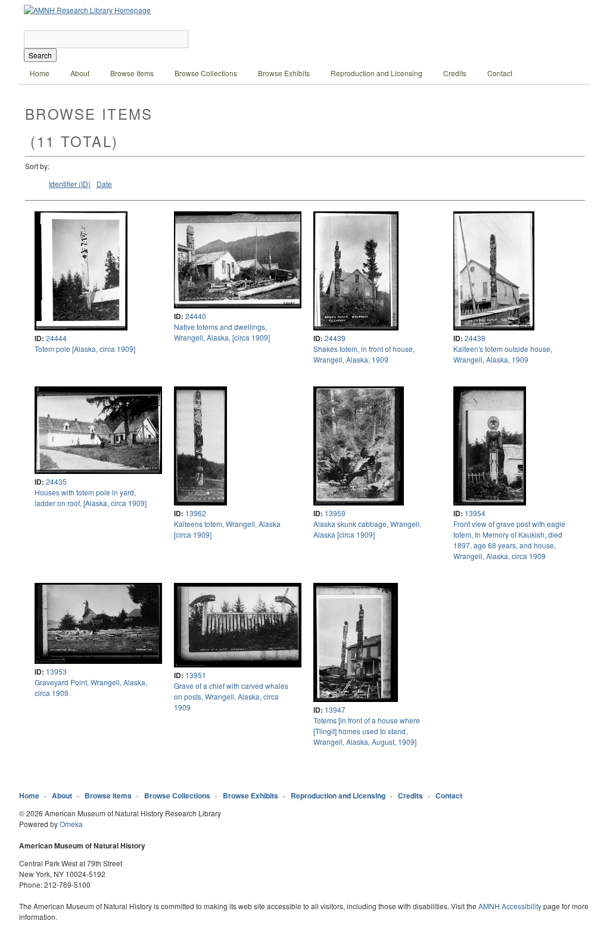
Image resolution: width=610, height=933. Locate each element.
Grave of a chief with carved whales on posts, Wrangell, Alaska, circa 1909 (231, 696)
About (79, 73)
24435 (56, 481)
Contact (499, 73)
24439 (335, 338)
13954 (475, 513)
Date (104, 184)
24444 (56, 338)
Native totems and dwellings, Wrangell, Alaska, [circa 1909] (222, 332)
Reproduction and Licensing (376, 73)
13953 (56, 671)
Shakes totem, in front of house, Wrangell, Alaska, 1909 (364, 354)
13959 (335, 513)
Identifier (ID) (70, 184)
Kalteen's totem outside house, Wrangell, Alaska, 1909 (502, 354)
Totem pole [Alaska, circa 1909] (85, 349)
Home (39, 73)
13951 (195, 675)
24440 (195, 316)
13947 (335, 709)
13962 (195, 513)
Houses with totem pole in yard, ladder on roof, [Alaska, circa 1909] (91, 497)
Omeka (71, 824)
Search (40, 55)
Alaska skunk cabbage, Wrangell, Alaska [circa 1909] (367, 529)
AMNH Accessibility (509, 906)
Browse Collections (206, 73)
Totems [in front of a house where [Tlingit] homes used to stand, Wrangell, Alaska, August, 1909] (366, 731)
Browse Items (132, 73)
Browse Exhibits (284, 73)
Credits (454, 73)
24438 (475, 338)
